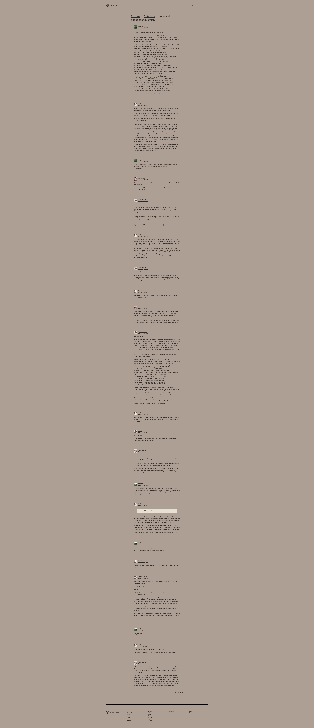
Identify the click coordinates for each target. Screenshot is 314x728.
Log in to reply (178, 692)
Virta (128, 716)
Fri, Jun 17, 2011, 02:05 (142, 630)
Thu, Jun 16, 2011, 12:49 (143, 544)
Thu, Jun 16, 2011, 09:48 (143, 333)
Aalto (128, 711)
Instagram (171, 711)
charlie (140, 431)
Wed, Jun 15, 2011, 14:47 (143, 105)
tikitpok (140, 26)
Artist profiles (151, 713)
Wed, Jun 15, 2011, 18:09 (143, 179)
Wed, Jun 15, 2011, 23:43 (143, 292)
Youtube (171, 713)
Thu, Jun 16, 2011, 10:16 (143, 414)
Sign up (206, 5)
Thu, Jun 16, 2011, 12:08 (143, 485)
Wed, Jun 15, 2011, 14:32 (143, 27)
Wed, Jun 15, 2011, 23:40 (143, 269)
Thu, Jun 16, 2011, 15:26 (143, 562)
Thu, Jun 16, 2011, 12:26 (143, 505)
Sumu (128, 717)
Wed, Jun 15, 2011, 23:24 (143, 236)
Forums (135, 16)
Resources (173, 5)
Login (190, 711)
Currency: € (191, 5)
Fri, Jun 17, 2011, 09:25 (142, 646)
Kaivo (128, 714)
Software (149, 16)
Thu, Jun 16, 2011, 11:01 (143, 432)
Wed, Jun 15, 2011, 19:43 (143, 201)
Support (150, 719)
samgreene (141, 178)
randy (140, 103)
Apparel (129, 720)
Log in (199, 5)
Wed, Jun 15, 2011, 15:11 (143, 161)
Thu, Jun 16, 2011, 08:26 (143, 308)
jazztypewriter (142, 199)
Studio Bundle (131, 719)
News (149, 714)
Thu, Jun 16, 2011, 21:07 (143, 578)
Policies (150, 720)
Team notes (151, 716)
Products (164, 5)
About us (183, 5)
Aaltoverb (129, 713)
